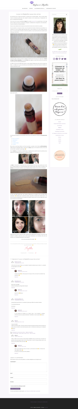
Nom (11, 373)
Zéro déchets (59, 125)
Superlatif (46, 407)
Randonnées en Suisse (60, 135)
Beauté (59, 121)
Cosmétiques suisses (59, 129)
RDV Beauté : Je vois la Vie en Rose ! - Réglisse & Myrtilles (23, 332)
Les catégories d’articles (39, 8)
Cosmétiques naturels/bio (59, 131)
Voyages (59, 140)
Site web (11, 381)
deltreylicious (17, 281)
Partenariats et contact (51, 8)
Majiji (16, 320)
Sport (60, 142)
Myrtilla (19, 270)
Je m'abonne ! (60, 93)
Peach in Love (17, 261)
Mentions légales (34, 401)
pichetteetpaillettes (18, 299)
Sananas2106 (34, 21)
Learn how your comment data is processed (32, 391)
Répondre (13, 268)
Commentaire (13, 361)
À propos (31, 8)
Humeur (59, 137)
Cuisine (59, 139)
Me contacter (24, 8)
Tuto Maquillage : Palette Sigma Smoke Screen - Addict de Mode (24, 333)
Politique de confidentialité (42, 401)
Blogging (59, 127)
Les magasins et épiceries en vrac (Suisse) (59, 133)
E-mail (11, 377)
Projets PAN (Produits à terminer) (60, 123)
